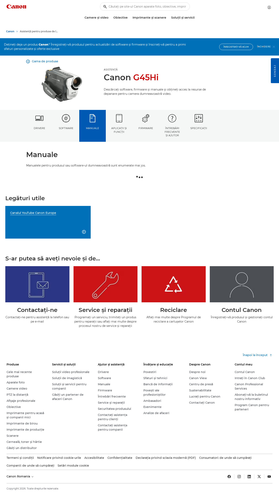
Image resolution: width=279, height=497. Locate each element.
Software (66, 128)
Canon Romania (19, 476)
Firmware (145, 128)
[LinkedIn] (249, 476)
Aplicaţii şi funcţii (119, 130)
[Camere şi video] (110, 18)
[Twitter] (259, 476)
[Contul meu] (269, 7)
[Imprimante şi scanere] (168, 18)
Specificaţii (198, 128)
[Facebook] (229, 476)
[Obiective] (129, 18)
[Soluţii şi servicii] (196, 18)
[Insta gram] (239, 476)
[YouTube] (269, 476)
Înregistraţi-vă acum (236, 47)
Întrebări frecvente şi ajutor (172, 132)
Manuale (92, 128)
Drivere (39, 128)
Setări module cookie (73, 465)
